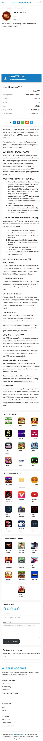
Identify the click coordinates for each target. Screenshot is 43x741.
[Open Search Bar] (40, 2)
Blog (3, 707)
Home (3, 8)
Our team (5, 710)
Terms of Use (6, 723)
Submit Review (11, 641)
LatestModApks (19, 734)
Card (14, 8)
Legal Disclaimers (8, 726)
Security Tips (6, 720)
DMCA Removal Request (10, 693)
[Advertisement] (21, 51)
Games (9, 8)
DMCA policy (6, 690)
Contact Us (6, 684)
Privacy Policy (6, 687)
